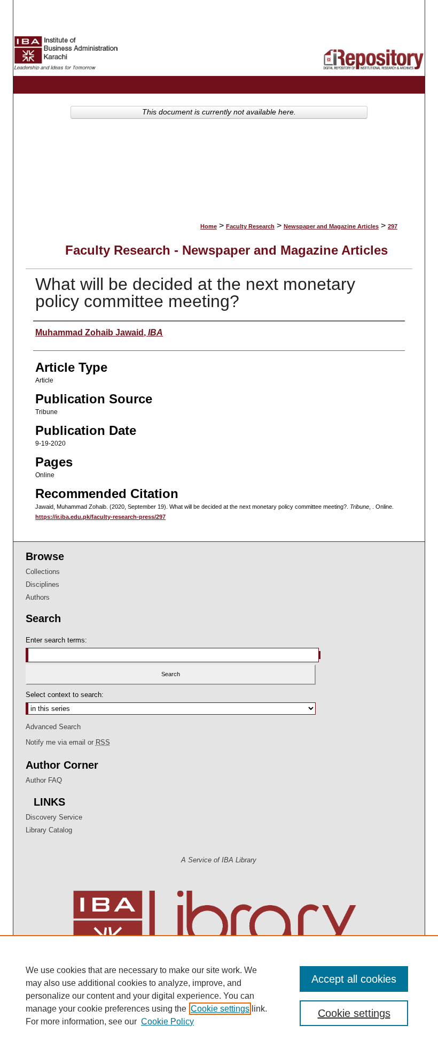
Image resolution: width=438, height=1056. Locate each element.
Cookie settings (220, 1008)
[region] (219, 995)
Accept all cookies (353, 979)
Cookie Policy (167, 1021)
